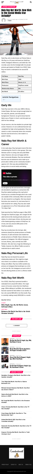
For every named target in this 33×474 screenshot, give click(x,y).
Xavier (10, 20)
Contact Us (13, 464)
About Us (21, 464)
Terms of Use (28, 464)
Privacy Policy (5, 464)
